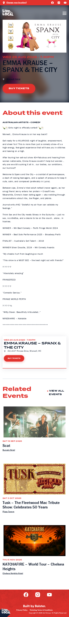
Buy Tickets (19, 88)
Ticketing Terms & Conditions (41, 610)
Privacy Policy (21, 610)
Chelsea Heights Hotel (13, 573)
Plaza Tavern (8, 511)
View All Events (56, 392)
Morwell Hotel (13, 79)
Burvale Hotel (9, 450)
